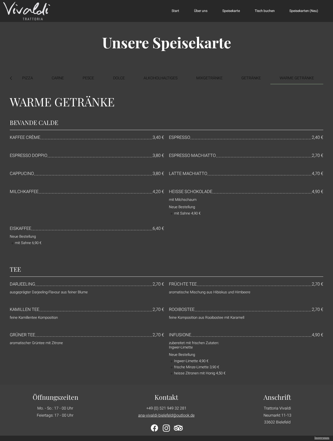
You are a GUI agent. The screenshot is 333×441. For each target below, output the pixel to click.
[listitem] (185, 213)
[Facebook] (154, 428)
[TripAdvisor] (178, 428)
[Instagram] (166, 428)
